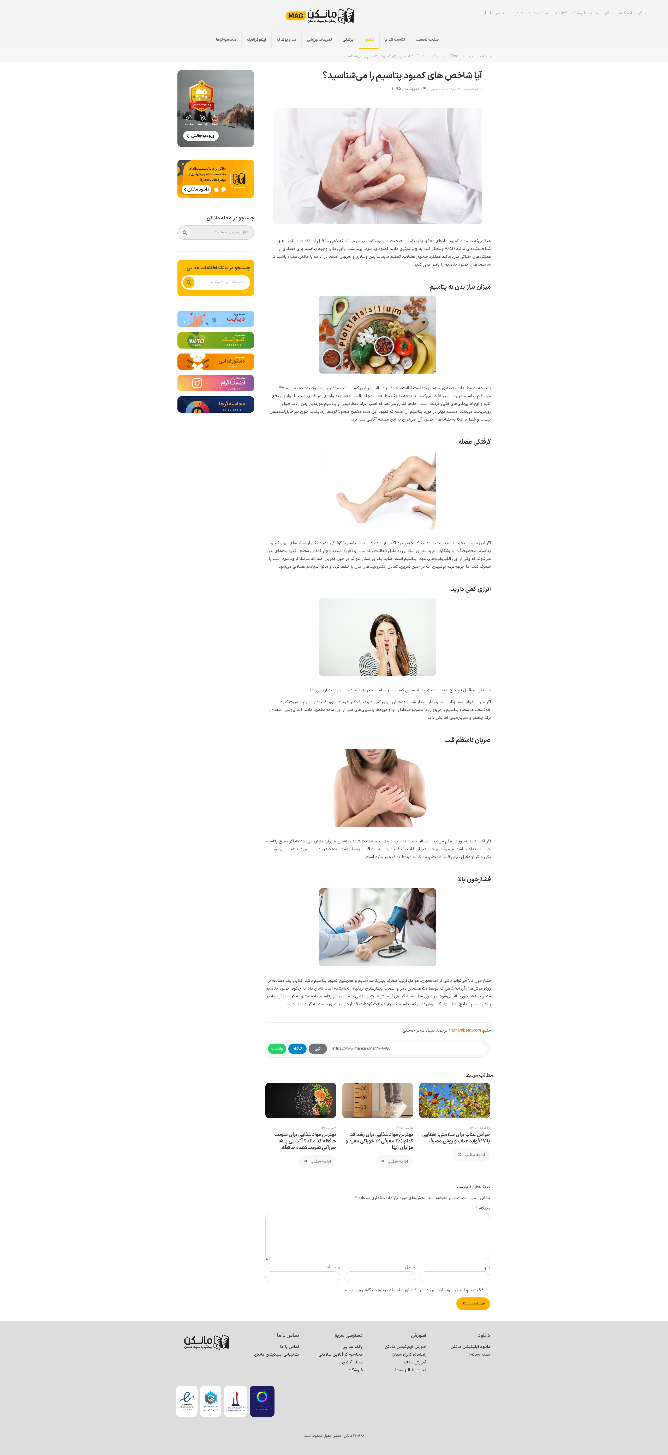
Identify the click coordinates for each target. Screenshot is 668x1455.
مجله (594, 13)
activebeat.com (466, 1030)
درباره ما (516, 13)
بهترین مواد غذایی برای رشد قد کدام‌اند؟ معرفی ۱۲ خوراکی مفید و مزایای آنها (379, 1141)
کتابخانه (560, 13)
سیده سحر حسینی (443, 89)
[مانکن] (327, 16)
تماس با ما (494, 13)
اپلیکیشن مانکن (618, 13)
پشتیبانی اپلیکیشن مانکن (276, 1354)
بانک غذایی (353, 1347)
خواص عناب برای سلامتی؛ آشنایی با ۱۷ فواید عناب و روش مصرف (456, 1138)
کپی (318, 1049)
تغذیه (434, 56)
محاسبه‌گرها (537, 13)
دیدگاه (483, 1208)
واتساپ (277, 1049)
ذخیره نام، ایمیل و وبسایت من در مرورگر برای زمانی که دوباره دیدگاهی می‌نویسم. (413, 1290)
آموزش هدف (415, 1362)
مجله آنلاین (352, 1362)
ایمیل (410, 1267)
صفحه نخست (481, 56)
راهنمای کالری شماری (408, 1354)
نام (487, 1267)
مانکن (642, 13)
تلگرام (297, 1049)
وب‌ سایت (332, 1267)
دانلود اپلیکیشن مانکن (470, 1347)
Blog (454, 56)
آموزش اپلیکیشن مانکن (405, 1347)
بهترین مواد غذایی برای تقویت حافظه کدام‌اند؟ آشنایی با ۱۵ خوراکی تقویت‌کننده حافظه (305, 1141)
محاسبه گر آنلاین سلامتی (341, 1354)
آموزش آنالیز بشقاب (409, 1370)
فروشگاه (578, 13)
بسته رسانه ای (478, 1354)
